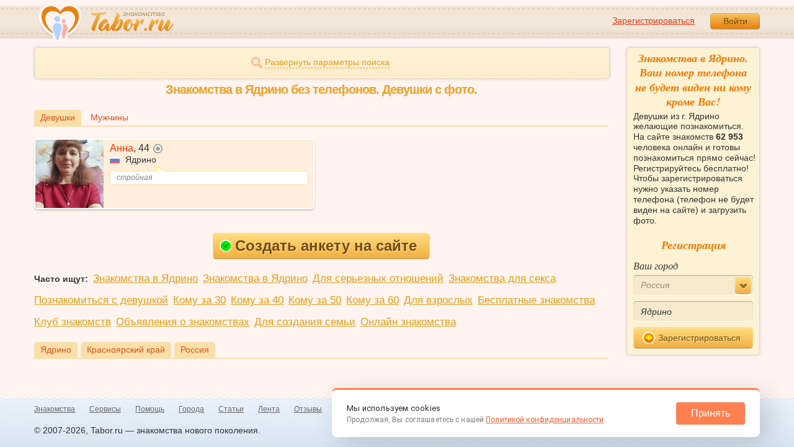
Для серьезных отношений (378, 278)
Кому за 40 (257, 300)
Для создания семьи (304, 322)
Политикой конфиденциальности (545, 419)
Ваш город (655, 265)
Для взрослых (438, 300)
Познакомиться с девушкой (101, 300)
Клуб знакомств (72, 322)
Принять (710, 413)
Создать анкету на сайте (326, 245)
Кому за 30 (199, 300)
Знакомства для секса (502, 278)
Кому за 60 (372, 300)
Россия (195, 349)
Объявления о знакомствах (182, 322)
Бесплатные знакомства (536, 300)
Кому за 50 (314, 300)
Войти (735, 21)
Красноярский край (126, 349)
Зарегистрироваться (653, 20)
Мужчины (109, 117)
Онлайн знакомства (408, 322)
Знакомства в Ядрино (145, 278)
